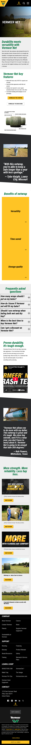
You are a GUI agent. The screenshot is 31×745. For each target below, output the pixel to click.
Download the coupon (15, 98)
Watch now (8, 500)
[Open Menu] (28, 3)
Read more (8, 580)
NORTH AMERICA (15, 712)
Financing (19, 646)
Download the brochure (16, 104)
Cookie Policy (17, 729)
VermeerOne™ (20, 669)
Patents (4, 628)
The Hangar (19, 672)
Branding (4, 646)
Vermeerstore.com (21, 676)
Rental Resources (7, 653)
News (17, 625)
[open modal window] (15, 487)
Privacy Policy (9, 729)
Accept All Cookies (15, 742)
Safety (18, 653)
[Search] (24, 3)
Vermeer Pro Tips (7, 676)
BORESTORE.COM (7, 669)
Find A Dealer (19, 4)
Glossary (4, 650)
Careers (18, 621)
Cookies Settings (16, 737)
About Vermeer (6, 621)
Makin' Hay (5, 672)
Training (4, 657)
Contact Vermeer (7, 625)
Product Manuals (21, 650)
